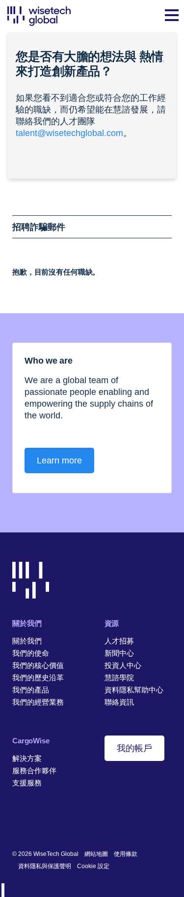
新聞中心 (119, 653)
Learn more (59, 460)
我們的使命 (30, 653)
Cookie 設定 (93, 866)
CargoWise (31, 740)
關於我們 (27, 641)
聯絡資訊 (119, 702)
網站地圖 (96, 854)
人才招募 (119, 641)
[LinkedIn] (17, 822)
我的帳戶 (134, 748)
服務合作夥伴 (34, 770)
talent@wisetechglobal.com (69, 133)
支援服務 (27, 783)
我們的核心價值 (38, 665)
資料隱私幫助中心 (134, 690)
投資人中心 (123, 665)
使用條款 (125, 854)
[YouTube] (62, 822)
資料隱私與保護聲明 (44, 866)
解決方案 (27, 758)
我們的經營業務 (38, 702)
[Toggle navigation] (171, 16)
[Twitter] (47, 822)
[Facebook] (32, 822)
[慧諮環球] (39, 16)
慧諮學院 (119, 677)
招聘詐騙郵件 (38, 227)
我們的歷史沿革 (38, 677)
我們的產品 (30, 690)
